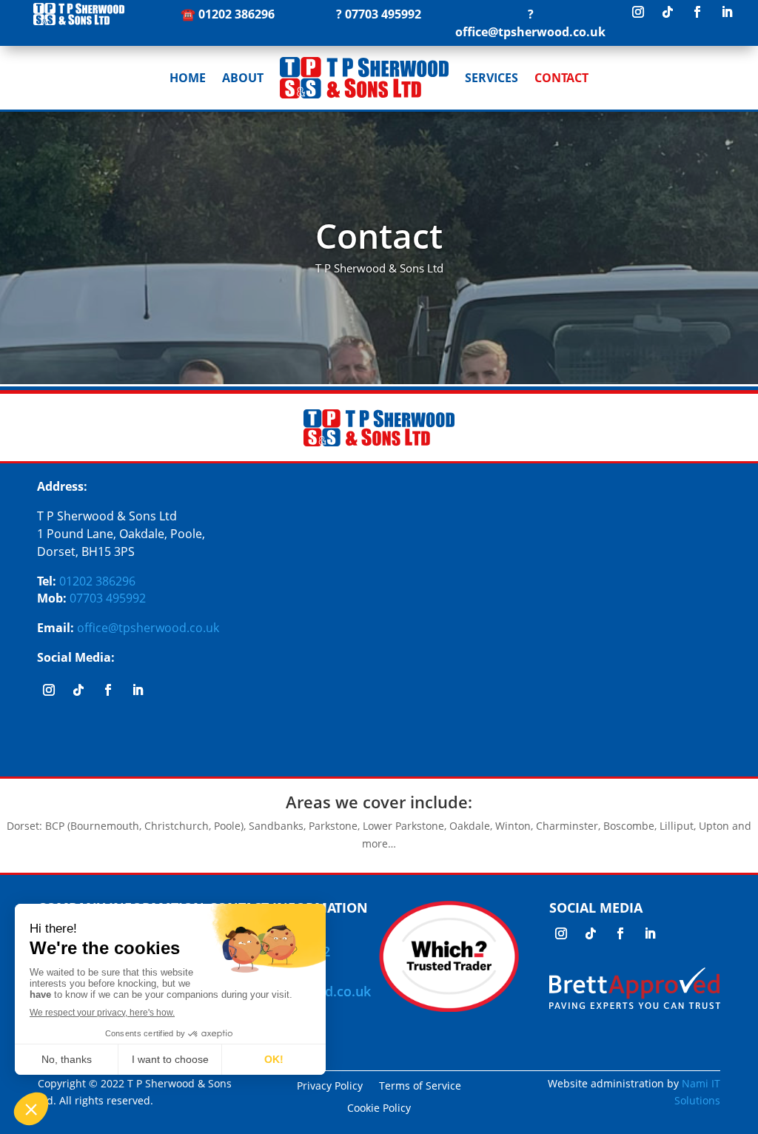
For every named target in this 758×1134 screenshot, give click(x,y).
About (243, 78)
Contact (561, 78)
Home (188, 78)
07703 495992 (383, 14)
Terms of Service (420, 1087)
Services (491, 78)
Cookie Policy (379, 1109)
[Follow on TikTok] (668, 12)
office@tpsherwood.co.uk (530, 32)
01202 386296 (236, 14)
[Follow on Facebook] (697, 12)
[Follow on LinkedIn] (727, 12)
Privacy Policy (330, 1087)
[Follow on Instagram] (638, 12)
